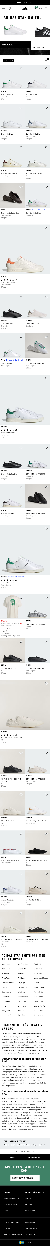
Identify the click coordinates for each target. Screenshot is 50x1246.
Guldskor (21, 978)
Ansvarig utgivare (10, 1204)
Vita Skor (21, 992)
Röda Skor (22, 1011)
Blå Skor (21, 974)
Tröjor (4, 1006)
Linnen (4, 987)
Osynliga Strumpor (22, 983)
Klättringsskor (40, 987)
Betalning (28, 1204)
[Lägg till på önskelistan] (21, 68)
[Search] (40, 8)
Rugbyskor (38, 964)
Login (12, 1157)
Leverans (7, 1192)
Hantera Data (30, 1222)
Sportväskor (7, 992)
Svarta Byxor (23, 969)
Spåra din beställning (11, 1198)
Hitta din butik (30, 1210)
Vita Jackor (38, 997)
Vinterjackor (7, 964)
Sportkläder (23, 997)
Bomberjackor (7, 983)
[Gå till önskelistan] (9, 8)
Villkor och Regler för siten (13, 1234)
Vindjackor (6, 1011)
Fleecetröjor (39, 992)
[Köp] (25, 9)
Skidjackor (22, 1001)
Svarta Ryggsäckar (39, 983)
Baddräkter (6, 997)
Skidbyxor (22, 1006)
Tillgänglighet (30, 1234)
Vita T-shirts (23, 964)
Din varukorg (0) (34, 1157)
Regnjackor (22, 987)
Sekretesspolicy (31, 1228)
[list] (21, 60)
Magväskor (6, 974)
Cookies (7, 1228)
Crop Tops (6, 978)
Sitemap (28, 1198)
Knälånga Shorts (8, 1015)
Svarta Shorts (39, 1006)
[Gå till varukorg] (46, 8)
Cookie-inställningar (11, 1222)
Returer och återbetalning (34, 1192)
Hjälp (6, 1210)
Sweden (28, 1243)
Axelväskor (22, 1015)
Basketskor (38, 1001)
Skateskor (38, 969)
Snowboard (6, 1001)
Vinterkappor (39, 974)
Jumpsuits (6, 969)
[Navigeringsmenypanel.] (4, 8)
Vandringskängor (41, 978)
